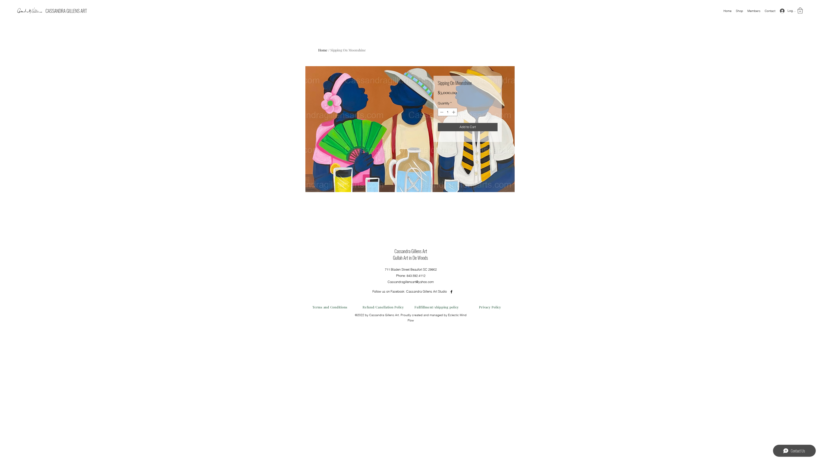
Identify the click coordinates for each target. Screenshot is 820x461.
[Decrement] (441, 112)
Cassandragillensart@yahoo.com (411, 282)
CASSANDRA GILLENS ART (66, 10)
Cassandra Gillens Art (410, 251)
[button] (800, 10)
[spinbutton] (447, 112)
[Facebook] (451, 292)
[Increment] (454, 112)
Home (322, 50)
